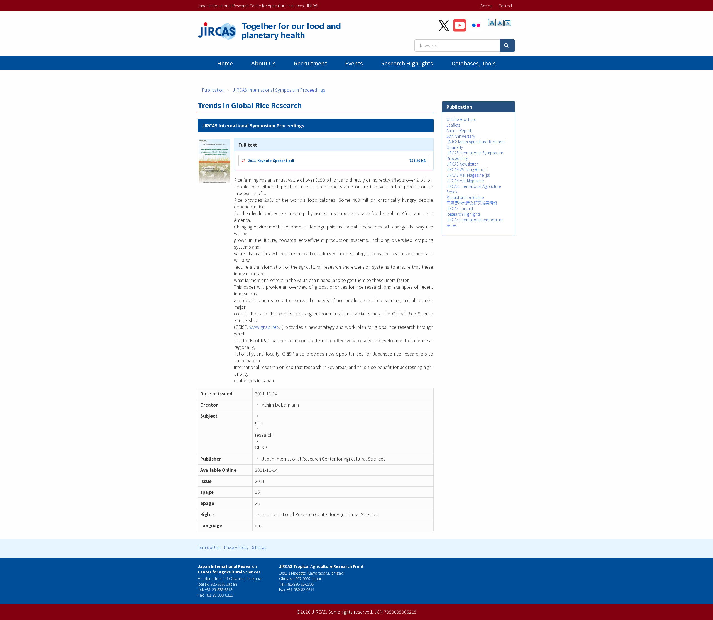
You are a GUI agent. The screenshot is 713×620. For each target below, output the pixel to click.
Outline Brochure (461, 119)
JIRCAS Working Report (466, 169)
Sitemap (259, 547)
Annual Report (458, 130)
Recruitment (310, 63)
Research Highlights (407, 63)
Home (225, 63)
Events (354, 63)
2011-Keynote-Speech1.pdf (271, 160)
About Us (263, 63)
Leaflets (453, 125)
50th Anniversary (460, 136)
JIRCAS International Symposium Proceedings (279, 89)
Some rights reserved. (350, 611)
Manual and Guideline (465, 197)
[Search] (507, 45)
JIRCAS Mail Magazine (465, 180)
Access (486, 5)
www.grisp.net (263, 327)
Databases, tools (473, 63)
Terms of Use (209, 547)
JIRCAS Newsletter (462, 164)
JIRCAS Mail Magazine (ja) (468, 175)
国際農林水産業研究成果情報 (471, 203)
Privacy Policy (236, 547)
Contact (505, 5)
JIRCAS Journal (459, 208)
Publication (213, 89)
